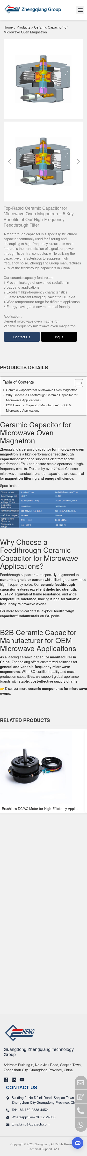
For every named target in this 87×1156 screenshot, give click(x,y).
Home (8, 27)
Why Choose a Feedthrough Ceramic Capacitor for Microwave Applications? (41, 397)
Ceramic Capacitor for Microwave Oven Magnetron (41, 389)
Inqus (59, 336)
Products (23, 27)
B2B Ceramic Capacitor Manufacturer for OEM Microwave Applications (39, 407)
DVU (56, 1149)
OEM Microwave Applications (38, 644)
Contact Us (21, 336)
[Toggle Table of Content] (76, 383)
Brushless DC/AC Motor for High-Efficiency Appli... (40, 808)
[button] (80, 10)
